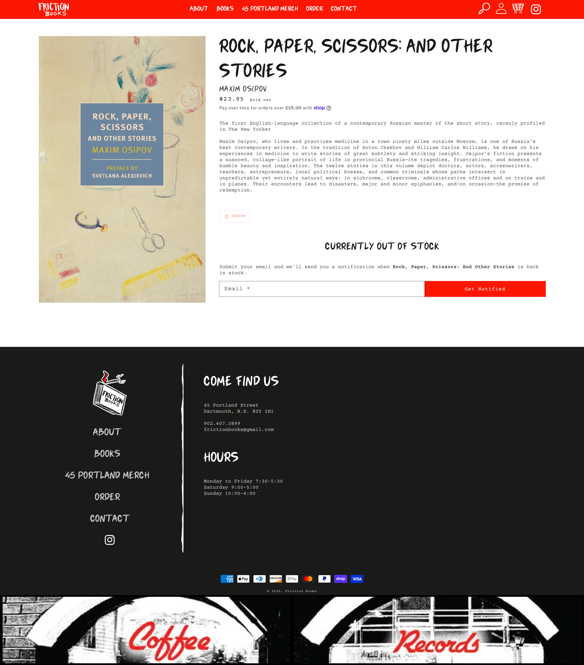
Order (107, 498)
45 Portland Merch (107, 476)
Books (107, 455)
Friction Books (301, 591)
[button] (484, 8)
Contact (110, 519)
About (107, 433)
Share (239, 216)
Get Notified (485, 289)
